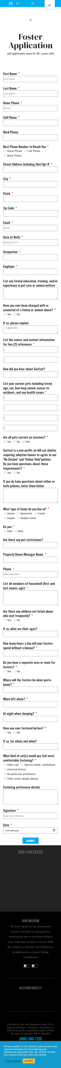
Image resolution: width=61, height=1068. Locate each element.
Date (6, 825)
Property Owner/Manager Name (23, 554)
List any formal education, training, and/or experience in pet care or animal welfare (30, 283)
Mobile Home (28, 518)
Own (9, 531)
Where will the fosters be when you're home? (27, 682)
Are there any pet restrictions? (23, 539)
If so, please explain (16, 323)
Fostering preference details (21, 787)
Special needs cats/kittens (39, 764)
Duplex (11, 518)
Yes (9, 314)
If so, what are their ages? (20, 628)
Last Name (10, 88)
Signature (10, 810)
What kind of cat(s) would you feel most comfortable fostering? (28, 758)
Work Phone (10, 132)
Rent (20, 531)
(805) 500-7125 (30, 1038)
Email (7, 222)
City (6, 179)
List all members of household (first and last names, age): (29, 585)
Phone (7, 569)
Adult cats (13, 764)
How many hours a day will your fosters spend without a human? (28, 645)
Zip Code (9, 208)
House (11, 513)
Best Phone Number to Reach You (25, 146)
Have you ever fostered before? (23, 728)
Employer (9, 266)
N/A (27, 441)
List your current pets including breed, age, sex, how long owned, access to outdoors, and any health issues (27, 388)
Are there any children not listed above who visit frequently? (28, 613)
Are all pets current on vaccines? (24, 437)
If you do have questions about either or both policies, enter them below (29, 483)
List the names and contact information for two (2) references (29, 341)
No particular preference (21, 774)
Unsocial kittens (16, 769)
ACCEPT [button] (29, 1061)
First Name (10, 73)
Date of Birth (12, 237)
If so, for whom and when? (20, 741)
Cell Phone (10, 117)
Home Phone (11, 103)
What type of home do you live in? (25, 509)
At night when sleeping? (19, 713)
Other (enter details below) (22, 778)
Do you (7, 526)
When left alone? (14, 699)
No (18, 314)
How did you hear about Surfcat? (24, 369)
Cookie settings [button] (12, 1061)
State (7, 193)
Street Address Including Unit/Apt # (26, 164)
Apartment (26, 513)
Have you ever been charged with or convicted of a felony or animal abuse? (28, 307)
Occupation (10, 252)
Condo (41, 513)
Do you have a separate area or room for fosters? (29, 664)
